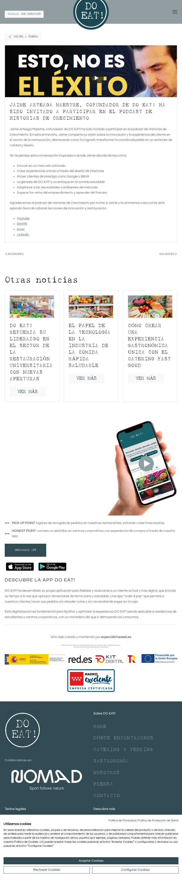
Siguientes (166, 254)
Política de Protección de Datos (158, 820)
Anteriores (15, 254)
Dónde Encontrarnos (123, 738)
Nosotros (106, 773)
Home (100, 726)
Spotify (22, 223)
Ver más (27, 392)
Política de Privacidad (122, 820)
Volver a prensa (26, 36)
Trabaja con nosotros (24, 14)
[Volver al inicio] (91, 12)
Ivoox (21, 229)
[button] (175, 12)
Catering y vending (123, 749)
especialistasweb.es (116, 637)
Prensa (103, 784)
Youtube (23, 218)
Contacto (106, 796)
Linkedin (23, 234)
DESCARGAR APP (25, 550)
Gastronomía (111, 761)
